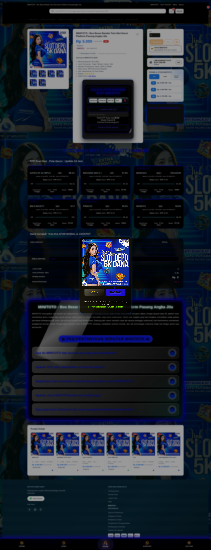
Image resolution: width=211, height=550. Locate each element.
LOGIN (94, 292)
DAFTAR (115, 292)
